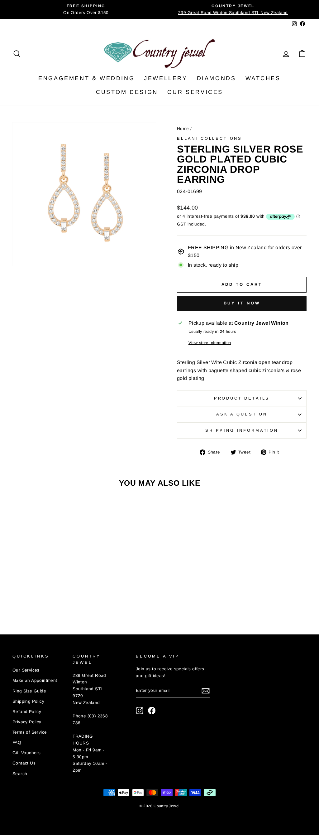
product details (242, 398)
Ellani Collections (209, 138)
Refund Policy (26, 711)
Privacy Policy (26, 722)
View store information (209, 342)
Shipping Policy (28, 701)
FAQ (16, 742)
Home (183, 128)
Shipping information (241, 430)
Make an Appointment (34, 680)
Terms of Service (29, 732)
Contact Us (24, 763)
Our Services (195, 92)
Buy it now (242, 303)
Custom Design (127, 92)
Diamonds (216, 78)
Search (19, 773)
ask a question (241, 414)
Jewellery (165, 78)
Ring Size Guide (29, 691)
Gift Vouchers (26, 752)
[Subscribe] (206, 691)
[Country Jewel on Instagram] (139, 710)
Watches (263, 78)
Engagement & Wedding (86, 78)
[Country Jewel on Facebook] (151, 710)
